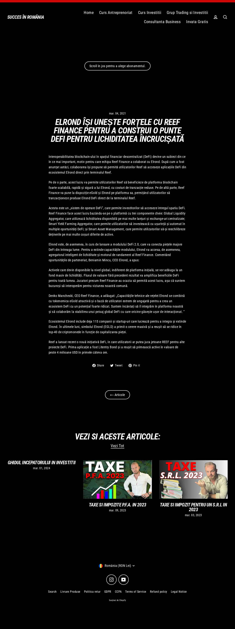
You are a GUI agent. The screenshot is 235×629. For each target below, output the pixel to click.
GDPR (107, 591)
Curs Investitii (149, 12)
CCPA (118, 591)
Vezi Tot (117, 445)
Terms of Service (135, 591)
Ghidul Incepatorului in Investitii (42, 462)
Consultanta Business (162, 21)
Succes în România (25, 17)
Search (52, 591)
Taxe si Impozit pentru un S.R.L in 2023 (193, 507)
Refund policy (158, 591)
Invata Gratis (197, 21)
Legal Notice (179, 591)
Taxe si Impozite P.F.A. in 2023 (117, 505)
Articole (119, 395)
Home (89, 12)
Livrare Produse (70, 591)
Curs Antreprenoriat (116, 12)
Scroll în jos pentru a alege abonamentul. (117, 66)
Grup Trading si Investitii (187, 12)
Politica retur (92, 591)
